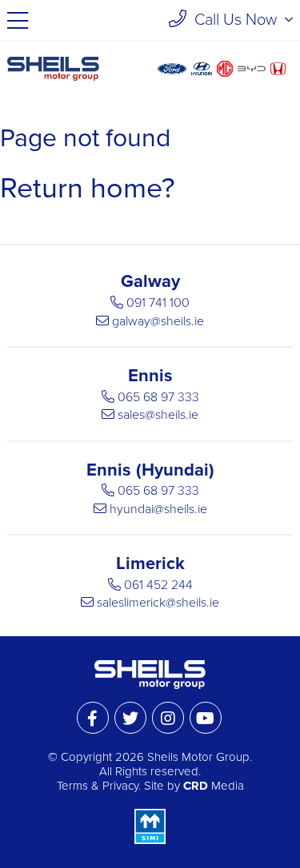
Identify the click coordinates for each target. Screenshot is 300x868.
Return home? (87, 188)
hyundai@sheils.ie (158, 509)
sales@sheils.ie (158, 415)
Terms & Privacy (97, 785)
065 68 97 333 (158, 397)
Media (213, 785)
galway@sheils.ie (158, 321)
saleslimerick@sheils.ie (158, 603)
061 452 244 (158, 585)
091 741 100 (158, 303)
